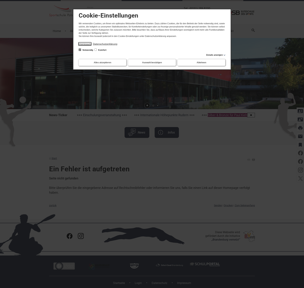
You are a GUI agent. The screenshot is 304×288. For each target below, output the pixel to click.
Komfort (102, 50)
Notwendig (88, 50)
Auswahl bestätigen (152, 62)
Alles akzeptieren (102, 62)
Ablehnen (201, 62)
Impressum (85, 44)
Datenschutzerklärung (105, 44)
